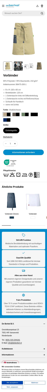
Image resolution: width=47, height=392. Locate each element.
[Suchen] (42, 13)
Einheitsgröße (11, 130)
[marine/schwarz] (6, 120)
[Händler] (42, 5)
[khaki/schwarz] (6, 114)
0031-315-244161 (13, 340)
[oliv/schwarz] (25, 114)
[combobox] (23, 13)
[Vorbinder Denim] (12, 201)
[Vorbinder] (33, 201)
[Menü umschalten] (3, 5)
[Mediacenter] (37, 5)
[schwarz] (34, 114)
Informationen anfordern (23, 152)
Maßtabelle (7, 137)
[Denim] (11, 217)
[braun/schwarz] (16, 114)
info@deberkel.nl (15, 343)
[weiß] (33, 217)
